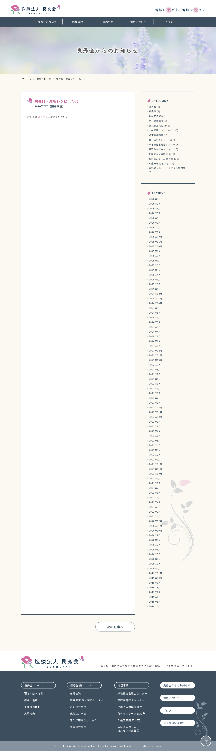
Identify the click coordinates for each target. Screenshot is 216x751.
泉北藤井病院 (156, 125)
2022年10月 (155, 416)
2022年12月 (155, 407)
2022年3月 (155, 450)
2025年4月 (155, 274)
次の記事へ (115, 627)
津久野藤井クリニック (161, 130)
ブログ (169, 22)
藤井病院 (153, 116)
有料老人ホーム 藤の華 (161, 158)
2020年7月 (155, 544)
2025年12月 (155, 236)
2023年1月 (155, 402)
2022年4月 (155, 445)
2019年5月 (155, 601)
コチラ (41, 116)
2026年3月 (155, 222)
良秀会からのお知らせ (176, 685)
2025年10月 (155, 246)
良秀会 (152, 106)
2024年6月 (155, 322)
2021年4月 (155, 502)
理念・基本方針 (33, 693)
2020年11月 (155, 525)
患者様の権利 (32, 707)
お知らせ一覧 (44, 79)
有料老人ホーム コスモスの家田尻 (167, 168)
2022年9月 (155, 421)
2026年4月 (155, 217)
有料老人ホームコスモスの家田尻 (128, 728)
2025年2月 (155, 284)
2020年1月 (155, 568)
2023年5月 (155, 383)
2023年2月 (155, 398)
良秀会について (47, 22)
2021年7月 (155, 488)
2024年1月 (155, 345)
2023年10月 (155, 360)
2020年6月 (155, 549)
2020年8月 (155, 540)
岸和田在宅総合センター (162, 144)
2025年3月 (155, 279)
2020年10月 (155, 530)
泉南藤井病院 (156, 135)
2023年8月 (155, 369)
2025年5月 (155, 270)
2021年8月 (155, 483)
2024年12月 (155, 293)
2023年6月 (155, 379)
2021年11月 (155, 469)
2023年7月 (155, 374)
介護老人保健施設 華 (160, 154)
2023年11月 (155, 355)
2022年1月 (155, 459)
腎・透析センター (158, 139)
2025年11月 (155, 241)
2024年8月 (155, 312)
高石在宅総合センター (161, 149)
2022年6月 (155, 435)
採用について (138, 22)
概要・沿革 (31, 700)
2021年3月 (155, 506)
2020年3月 (155, 563)
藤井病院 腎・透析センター (86, 700)
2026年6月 (155, 208)
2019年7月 (155, 592)
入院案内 (29, 713)
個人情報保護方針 (174, 723)
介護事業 (108, 22)
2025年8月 (155, 255)
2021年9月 (155, 478)
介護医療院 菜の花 (159, 163)
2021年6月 (155, 492)
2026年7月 (155, 203)
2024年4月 (155, 331)
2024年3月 (155, 336)
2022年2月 (155, 454)
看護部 (152, 111)
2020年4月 (155, 559)
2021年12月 (155, 464)
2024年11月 (155, 298)
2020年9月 (155, 535)
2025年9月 (155, 251)
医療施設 (77, 22)
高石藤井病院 (156, 120)
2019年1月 (155, 606)
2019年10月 (155, 578)
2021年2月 (155, 511)
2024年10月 (155, 303)
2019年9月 (155, 582)
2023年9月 (155, 364)
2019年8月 (155, 587)
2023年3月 (155, 393)
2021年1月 (155, 516)
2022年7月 (155, 431)
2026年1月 (155, 232)
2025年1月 (155, 289)
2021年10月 (155, 473)
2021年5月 (155, 497)
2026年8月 (155, 199)
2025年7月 (155, 260)
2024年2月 (155, 341)
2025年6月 (155, 265)
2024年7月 (155, 317)
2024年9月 (155, 307)
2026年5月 (155, 213)
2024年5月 (155, 326)
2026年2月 (155, 227)
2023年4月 (155, 388)
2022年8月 (155, 426)
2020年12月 (155, 521)
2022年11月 (155, 412)
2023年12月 (155, 350)
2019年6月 (155, 596)
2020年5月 (155, 554)
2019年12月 (155, 573)
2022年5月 (155, 440)
